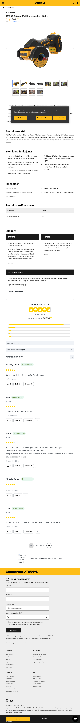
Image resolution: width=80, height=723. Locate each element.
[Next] (72, 50)
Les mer (10, 263)
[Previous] (8, 50)
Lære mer (8, 142)
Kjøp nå (18, 719)
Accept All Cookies (60, 118)
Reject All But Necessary (44, 118)
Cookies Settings (20, 118)
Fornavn (8, 586)
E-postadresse (10, 604)
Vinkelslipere (10, 7)
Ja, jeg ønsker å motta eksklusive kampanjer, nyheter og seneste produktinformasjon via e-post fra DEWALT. (26, 623)
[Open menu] (3, 3)
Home (3, 8)
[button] (7, 700)
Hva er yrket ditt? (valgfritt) (14, 613)
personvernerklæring (11, 638)
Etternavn (9, 595)
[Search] (73, 3)
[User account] (77, 3)
